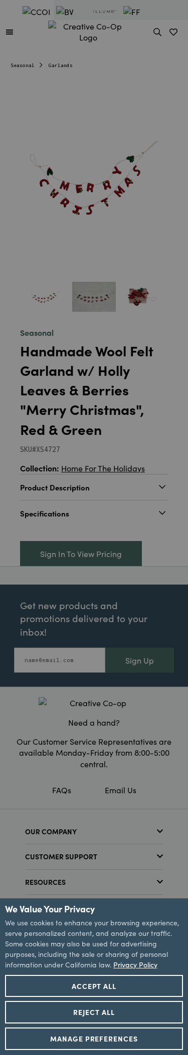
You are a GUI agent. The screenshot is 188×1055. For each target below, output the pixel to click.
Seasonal (23, 65)
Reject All (94, 1012)
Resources (45, 882)
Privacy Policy (135, 964)
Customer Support (61, 856)
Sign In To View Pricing (81, 553)
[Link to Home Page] (88, 30)
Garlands (61, 65)
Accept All (94, 986)
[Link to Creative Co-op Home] (94, 702)
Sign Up (139, 660)
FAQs (61, 789)
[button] (9, 32)
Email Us (120, 789)
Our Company (51, 831)
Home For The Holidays (103, 467)
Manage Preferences (94, 1038)
